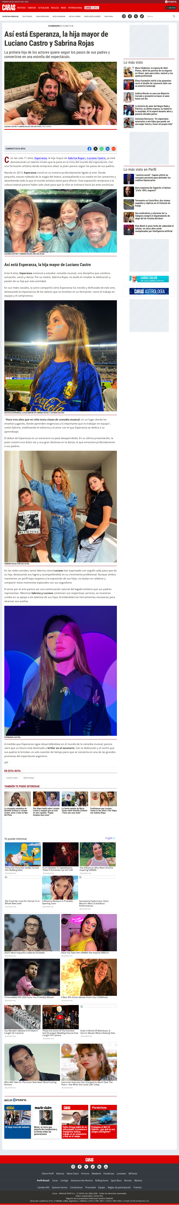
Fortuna (85, 1173)
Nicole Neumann (59, 16)
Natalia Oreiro (75, 16)
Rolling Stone (101, 1180)
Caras (55, 1180)
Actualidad (43, 8)
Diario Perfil (48, 1173)
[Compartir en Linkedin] (108, 149)
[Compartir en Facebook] (89, 149)
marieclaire (46, 1108)
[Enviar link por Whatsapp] (102, 149)
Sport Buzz (116, 1180)
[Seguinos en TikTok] (142, 16)
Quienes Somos (59, 1187)
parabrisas (103, 1108)
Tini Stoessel (27, 16)
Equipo (101, 1187)
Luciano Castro (12, 778)
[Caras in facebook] (130, 16)
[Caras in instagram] (124, 16)
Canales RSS (43, 1187)
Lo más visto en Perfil (140, 169)
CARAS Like (92, 7)
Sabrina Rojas (28, 778)
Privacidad (90, 1187)
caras (75, 1108)
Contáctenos (76, 1187)
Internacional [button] (75, 8)
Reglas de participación (119, 1187)
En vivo (172, 8)
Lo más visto (133, 62)
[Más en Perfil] (20, 1100)
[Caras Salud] (149, 281)
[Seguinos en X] (136, 16)
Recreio (128, 1180)
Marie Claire (73, 1173)
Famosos (32, 8)
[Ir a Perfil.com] (171, 2)
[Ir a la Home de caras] (8, 9)
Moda (63, 8)
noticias (17, 1108)
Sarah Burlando (42, 16)
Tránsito (137, 1187)
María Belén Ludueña (92, 16)
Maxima (138, 1180)
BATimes (133, 1173)
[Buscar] (174, 16)
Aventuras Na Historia (82, 1180)
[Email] (114, 149)
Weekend (96, 1173)
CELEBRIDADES (54, 26)
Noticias (21, 8)
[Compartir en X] (95, 149)
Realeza (55, 8)
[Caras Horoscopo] (149, 293)
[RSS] (99, 1167)
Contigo (64, 1180)
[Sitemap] (106, 1167)
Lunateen (121, 1173)
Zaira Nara (108, 16)
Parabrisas (109, 1173)
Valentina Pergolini (10, 16)
